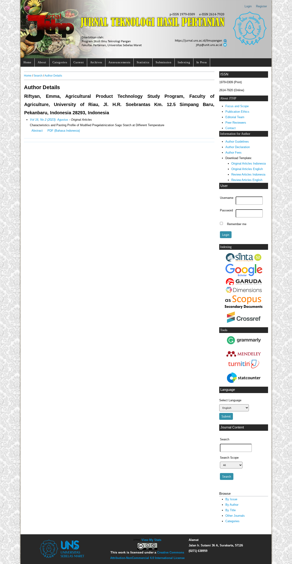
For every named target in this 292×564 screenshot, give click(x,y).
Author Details (53, 75)
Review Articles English (246, 180)
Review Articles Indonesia (248, 174)
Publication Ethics (237, 111)
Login (248, 6)
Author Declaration (237, 147)
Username (226, 198)
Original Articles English (247, 169)
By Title (230, 510)
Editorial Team (234, 117)
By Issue (231, 499)
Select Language (230, 400)
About (42, 62)
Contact (230, 128)
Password (226, 210)
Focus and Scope (237, 106)
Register (261, 6)
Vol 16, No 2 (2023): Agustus (49, 119)
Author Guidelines (237, 141)
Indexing (184, 62)
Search (38, 75)
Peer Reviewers (235, 122)
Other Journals (235, 515)
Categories (59, 62)
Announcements (119, 62)
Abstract (37, 130)
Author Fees (233, 152)
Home (27, 62)
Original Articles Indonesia (248, 163)
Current (78, 62)
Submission (164, 62)
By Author (231, 504)
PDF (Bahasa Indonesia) (63, 130)
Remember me (236, 224)
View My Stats (151, 540)
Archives (96, 62)
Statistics (143, 62)
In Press (201, 62)
